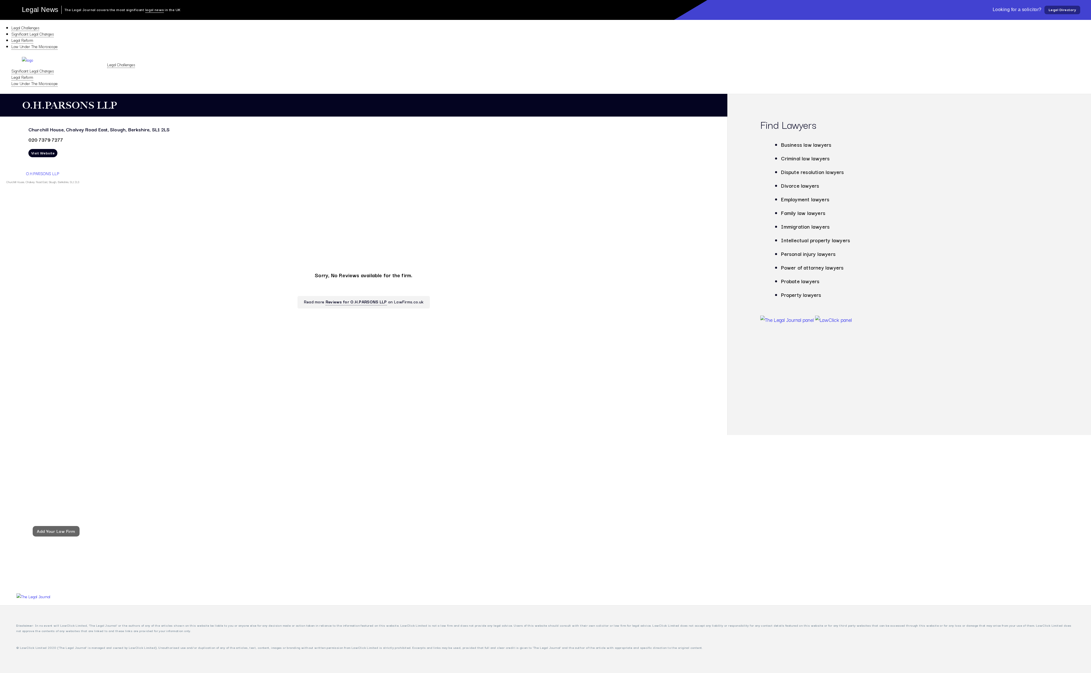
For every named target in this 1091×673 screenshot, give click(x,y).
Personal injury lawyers (808, 254)
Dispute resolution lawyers (812, 172)
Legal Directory (1062, 9)
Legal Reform (22, 40)
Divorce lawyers (800, 185)
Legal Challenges (25, 27)
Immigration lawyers (805, 226)
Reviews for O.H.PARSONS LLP (356, 301)
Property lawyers (801, 295)
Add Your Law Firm (56, 530)
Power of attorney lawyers (812, 267)
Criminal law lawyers (805, 158)
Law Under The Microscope (34, 46)
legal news (154, 9)
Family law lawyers (803, 213)
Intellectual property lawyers (815, 240)
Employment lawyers (805, 199)
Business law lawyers (806, 144)
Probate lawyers (800, 281)
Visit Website (43, 153)
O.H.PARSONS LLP (42, 173)
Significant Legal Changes (32, 34)
